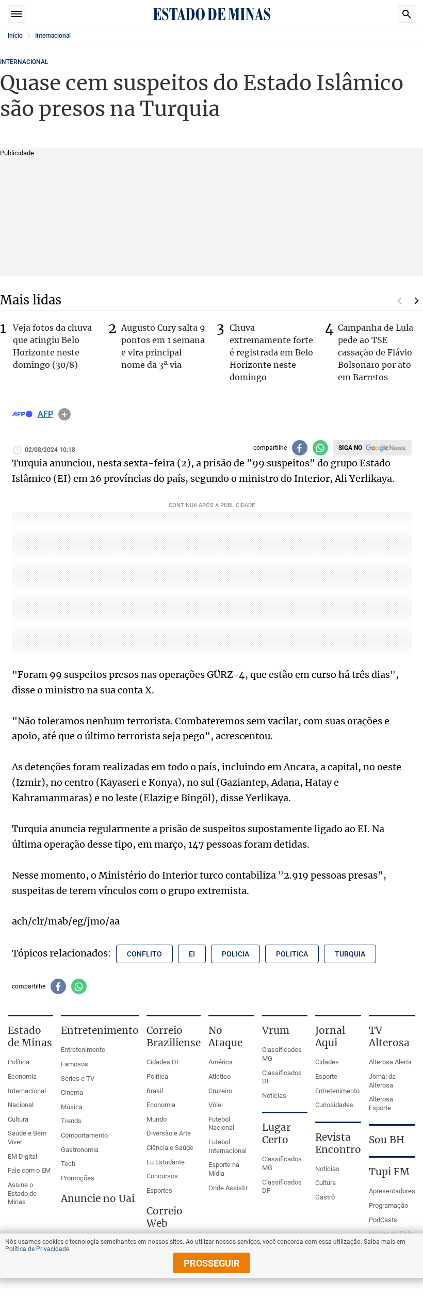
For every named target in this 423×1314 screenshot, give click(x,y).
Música (72, 1107)
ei (192, 954)
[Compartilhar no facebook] (299, 448)
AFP (45, 414)
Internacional (53, 36)
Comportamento (84, 1135)
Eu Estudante (166, 1162)
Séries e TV (77, 1078)
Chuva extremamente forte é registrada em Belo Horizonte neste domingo (271, 352)
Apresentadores (392, 1191)
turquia (350, 954)
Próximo (417, 301)
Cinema (72, 1092)
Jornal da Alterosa (382, 1081)
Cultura (18, 1119)
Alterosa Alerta (390, 1062)
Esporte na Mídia (223, 1169)
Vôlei (215, 1105)
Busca (406, 14)
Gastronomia (80, 1150)
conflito (144, 954)
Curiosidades (334, 1105)
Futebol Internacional (227, 1146)
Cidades (327, 1062)
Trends (71, 1121)
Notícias (274, 1095)
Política (18, 1062)
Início (15, 36)
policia (235, 954)
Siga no (350, 447)
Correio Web (165, 1217)
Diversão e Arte (169, 1133)
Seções (16, 14)
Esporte (326, 1076)
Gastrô (325, 1197)
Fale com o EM (29, 1170)
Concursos (162, 1176)
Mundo (157, 1119)
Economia (22, 1076)
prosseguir (212, 1263)
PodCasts (383, 1220)
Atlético (219, 1076)
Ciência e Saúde (170, 1147)
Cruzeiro (220, 1091)
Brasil (155, 1091)
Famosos (74, 1064)
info (64, 414)
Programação (388, 1205)
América (220, 1062)
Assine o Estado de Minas (22, 1193)
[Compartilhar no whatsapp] (320, 448)
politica (292, 954)
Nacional (21, 1105)
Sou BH (386, 1139)
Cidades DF (163, 1062)
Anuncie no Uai (98, 1198)
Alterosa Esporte (381, 1103)
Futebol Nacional (221, 1123)
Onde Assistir (228, 1188)
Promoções (77, 1178)
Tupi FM (389, 1171)
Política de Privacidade (37, 1249)
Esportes (159, 1190)
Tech (68, 1163)
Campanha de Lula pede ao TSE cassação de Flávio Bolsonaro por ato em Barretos (375, 352)
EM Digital (22, 1156)
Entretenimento (83, 1049)
